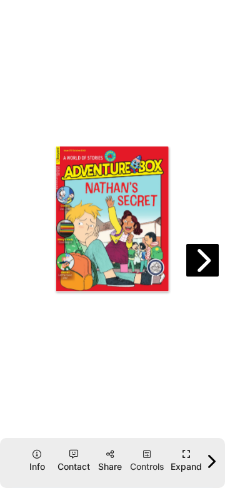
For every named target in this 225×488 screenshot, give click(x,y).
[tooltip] (186, 461)
